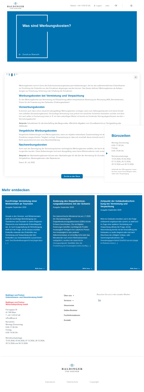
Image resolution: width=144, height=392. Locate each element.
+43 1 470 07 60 (83, 6)
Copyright (94, 382)
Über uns (68, 296)
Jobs (107, 6)
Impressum (50, 382)
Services (67, 300)
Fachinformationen (72, 315)
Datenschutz (72, 382)
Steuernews (69, 305)
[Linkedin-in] (99, 300)
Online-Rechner (70, 310)
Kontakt (67, 320)
